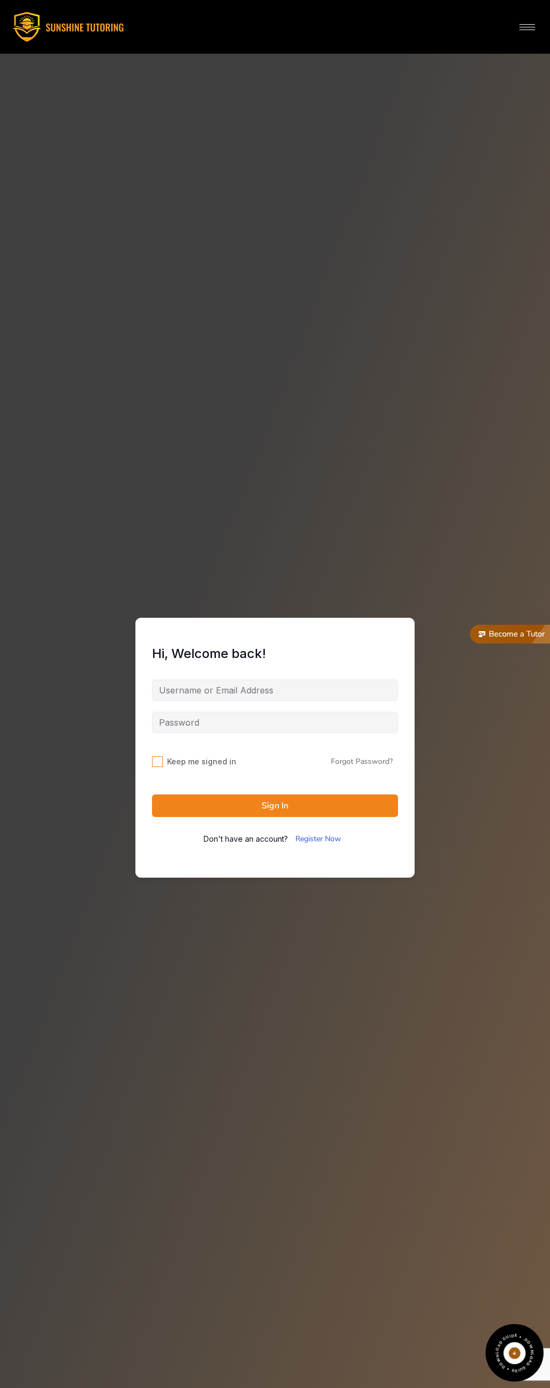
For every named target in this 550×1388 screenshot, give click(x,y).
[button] (510, 634)
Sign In (275, 806)
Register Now (318, 839)
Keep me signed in (201, 761)
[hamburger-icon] (527, 27)
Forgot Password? (362, 761)
